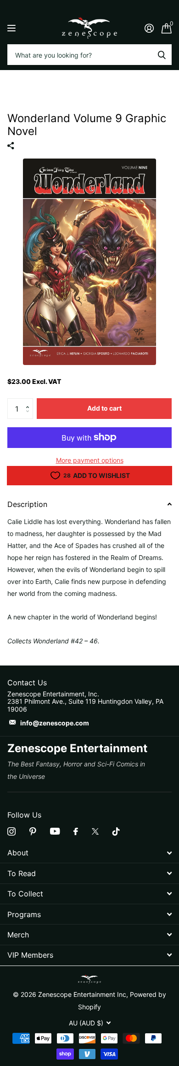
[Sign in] (149, 28)
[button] (30, 401)
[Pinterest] (32, 831)
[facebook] (75, 831)
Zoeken (161, 54)
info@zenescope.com (54, 723)
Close (89, 853)
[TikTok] (116, 831)
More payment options (89, 460)
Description (27, 504)
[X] (95, 831)
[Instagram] (11, 831)
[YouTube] (55, 831)
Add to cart (104, 408)
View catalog (12, 28)
